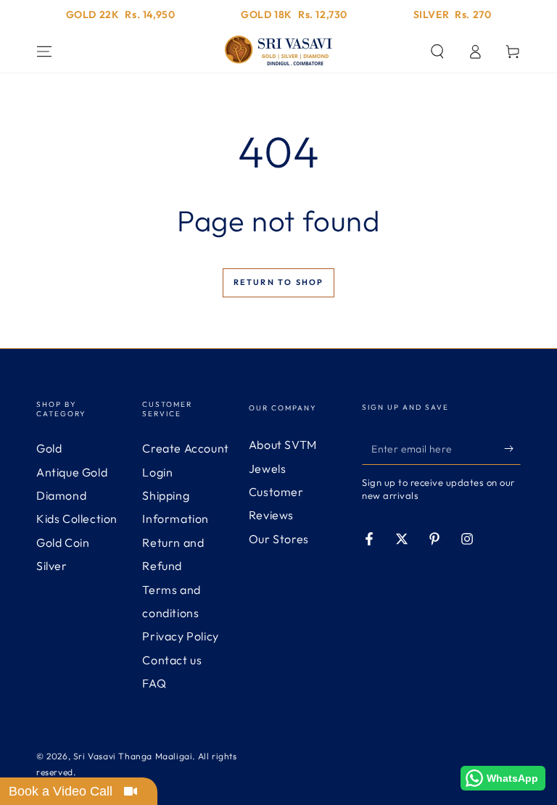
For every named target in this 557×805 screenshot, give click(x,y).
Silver (51, 565)
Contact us (172, 660)
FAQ (154, 683)
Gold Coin (62, 542)
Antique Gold (71, 472)
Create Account (185, 448)
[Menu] (44, 51)
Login (157, 472)
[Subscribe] (512, 448)
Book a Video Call (60, 791)
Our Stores (279, 539)
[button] (437, 51)
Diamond (61, 495)
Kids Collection (76, 518)
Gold (49, 448)
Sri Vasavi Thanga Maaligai (133, 756)
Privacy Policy (180, 636)
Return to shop (279, 282)
